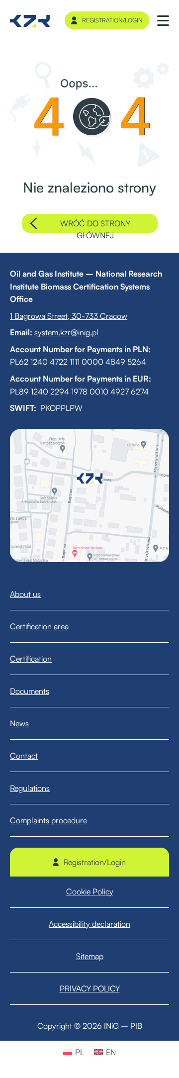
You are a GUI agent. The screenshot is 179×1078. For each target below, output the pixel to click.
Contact (24, 756)
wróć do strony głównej (95, 225)
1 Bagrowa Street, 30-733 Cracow (68, 316)
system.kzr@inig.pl (66, 332)
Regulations (30, 788)
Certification (31, 659)
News (19, 723)
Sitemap (89, 956)
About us (25, 594)
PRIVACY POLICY (90, 988)
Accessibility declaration (89, 924)
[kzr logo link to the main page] (30, 20)
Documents (29, 691)
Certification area (39, 626)
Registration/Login (112, 20)
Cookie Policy (89, 891)
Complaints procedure (48, 820)
